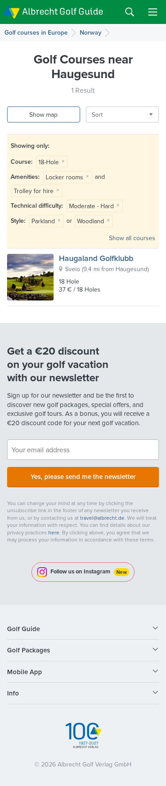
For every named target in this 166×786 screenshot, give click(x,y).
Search (129, 12)
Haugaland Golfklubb (96, 258)
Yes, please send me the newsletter (83, 476)
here (53, 532)
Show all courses (132, 237)
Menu (152, 12)
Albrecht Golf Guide (62, 11)
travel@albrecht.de (102, 517)
